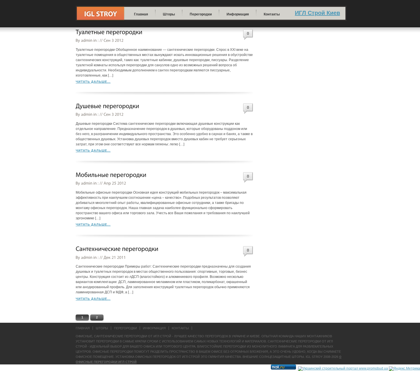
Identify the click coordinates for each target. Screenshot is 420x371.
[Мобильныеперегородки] (111, 175)
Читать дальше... (93, 81)
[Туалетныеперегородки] (109, 32)
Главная (141, 14)
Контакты (272, 14)
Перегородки (201, 14)
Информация (238, 14)
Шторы (169, 14)
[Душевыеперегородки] (107, 106)
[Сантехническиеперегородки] (117, 248)
